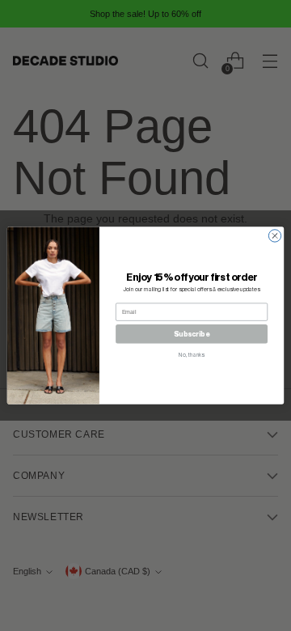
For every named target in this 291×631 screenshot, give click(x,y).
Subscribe (191, 334)
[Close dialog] (274, 236)
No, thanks (192, 354)
